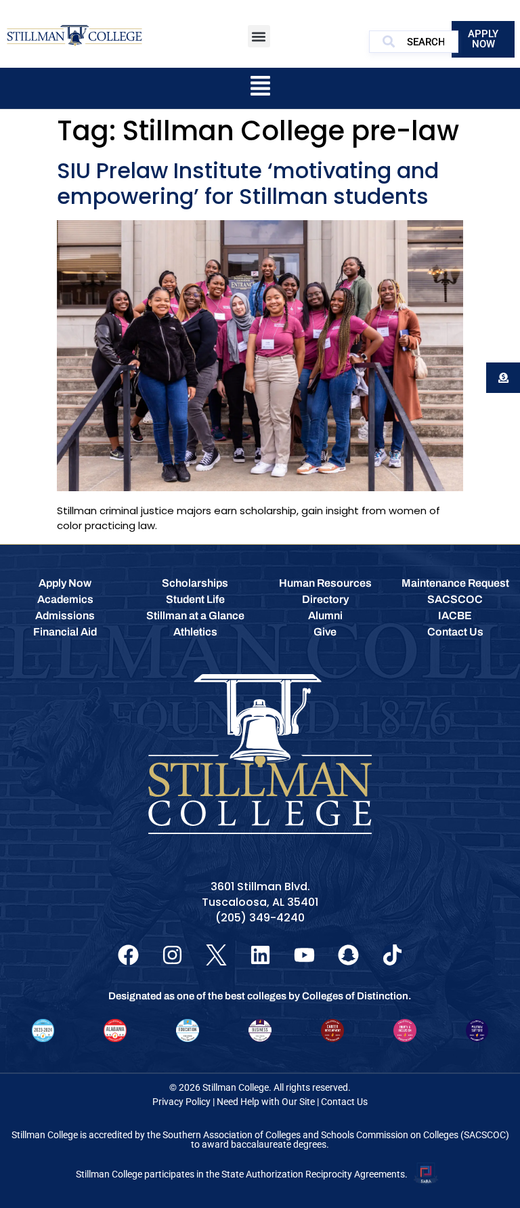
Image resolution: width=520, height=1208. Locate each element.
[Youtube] (304, 954)
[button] (259, 36)
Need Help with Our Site (266, 1101)
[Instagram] (172, 954)
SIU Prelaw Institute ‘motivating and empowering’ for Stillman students (248, 183)
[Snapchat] (348, 954)
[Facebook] (128, 954)
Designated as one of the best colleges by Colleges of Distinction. (260, 996)
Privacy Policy (181, 1101)
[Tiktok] (392, 954)
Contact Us (344, 1101)
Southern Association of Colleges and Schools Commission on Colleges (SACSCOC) (335, 1134)
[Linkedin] (260, 954)
